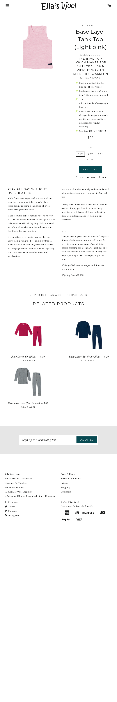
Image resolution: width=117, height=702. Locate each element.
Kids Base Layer (12, 474)
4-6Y (90, 154)
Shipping (65, 487)
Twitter (11, 506)
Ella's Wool (73, 502)
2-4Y (80, 154)
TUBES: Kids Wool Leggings (18, 491)
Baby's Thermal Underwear (18, 478)
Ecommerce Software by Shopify (77, 506)
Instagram (13, 515)
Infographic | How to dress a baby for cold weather (30, 496)
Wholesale (66, 491)
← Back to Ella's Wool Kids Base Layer (58, 295)
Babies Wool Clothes (15, 487)
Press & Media (68, 474)
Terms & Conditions (71, 478)
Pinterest (12, 511)
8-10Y (90, 159)
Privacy (64, 483)
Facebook (13, 502)
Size (90, 147)
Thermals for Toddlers (16, 483)
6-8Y (100, 154)
